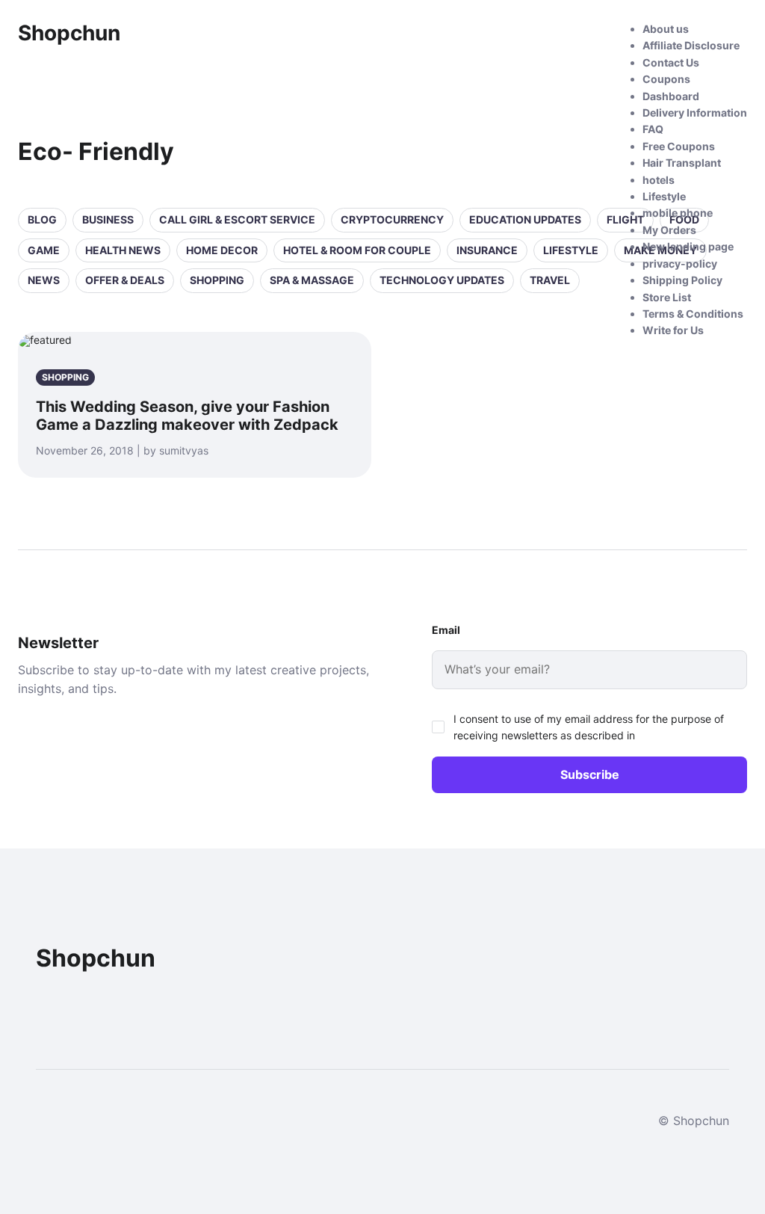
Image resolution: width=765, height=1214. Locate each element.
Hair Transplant (681, 162)
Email (446, 629)
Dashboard (670, 96)
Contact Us (670, 62)
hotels (658, 179)
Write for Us (673, 330)
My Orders (669, 230)
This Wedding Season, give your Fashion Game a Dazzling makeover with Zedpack (187, 416)
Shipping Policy (682, 280)
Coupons (666, 79)
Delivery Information (694, 112)
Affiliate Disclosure (691, 45)
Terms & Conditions (692, 313)
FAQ (652, 129)
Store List (666, 297)
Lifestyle (664, 196)
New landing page (688, 246)
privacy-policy (679, 263)
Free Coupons (678, 146)
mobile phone (677, 212)
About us (665, 28)
